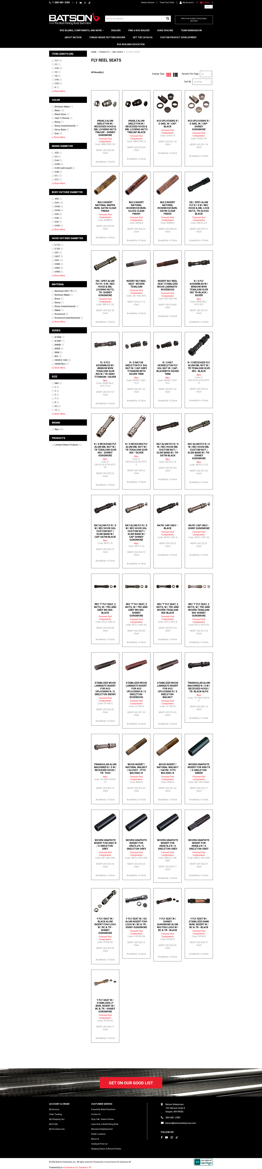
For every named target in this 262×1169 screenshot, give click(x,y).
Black (59, 110)
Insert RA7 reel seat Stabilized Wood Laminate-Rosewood (167, 285)
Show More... (59, 91)
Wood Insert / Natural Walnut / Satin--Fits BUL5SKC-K (167, 768)
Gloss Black (62, 129)
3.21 (58, 60)
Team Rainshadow (191, 30)
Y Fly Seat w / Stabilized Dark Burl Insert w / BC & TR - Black (199, 923)
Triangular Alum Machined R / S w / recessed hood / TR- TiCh (105, 768)
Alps (59, 429)
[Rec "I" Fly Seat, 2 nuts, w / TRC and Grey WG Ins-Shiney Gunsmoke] (136, 586)
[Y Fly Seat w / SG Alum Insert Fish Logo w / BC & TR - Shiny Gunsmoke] (136, 901)
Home (93, 52)
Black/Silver (62, 114)
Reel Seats (117, 52)
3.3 (58, 64)
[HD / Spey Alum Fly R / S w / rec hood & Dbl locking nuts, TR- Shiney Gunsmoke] (105, 263)
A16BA (59, 337)
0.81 (58, 252)
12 (57, 410)
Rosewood (61, 314)
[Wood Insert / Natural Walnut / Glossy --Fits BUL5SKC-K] (136, 746)
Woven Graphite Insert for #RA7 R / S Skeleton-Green (199, 768)
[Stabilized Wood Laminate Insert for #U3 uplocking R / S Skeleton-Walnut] (167, 665)
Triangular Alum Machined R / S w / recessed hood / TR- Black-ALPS (198, 687)
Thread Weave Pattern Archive (107, 37)
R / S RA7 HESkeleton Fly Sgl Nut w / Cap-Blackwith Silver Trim (168, 368)
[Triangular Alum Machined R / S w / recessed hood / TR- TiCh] (105, 746)
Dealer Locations (98, 1134)
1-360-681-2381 (61, 2)
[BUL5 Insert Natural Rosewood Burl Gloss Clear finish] (136, 184)
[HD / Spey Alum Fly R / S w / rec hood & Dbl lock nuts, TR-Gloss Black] (198, 184)
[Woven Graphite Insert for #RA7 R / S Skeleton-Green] (198, 746)
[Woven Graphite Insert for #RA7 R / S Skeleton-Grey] (105, 822)
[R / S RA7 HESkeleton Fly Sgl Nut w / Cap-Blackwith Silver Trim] (167, 344)
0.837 (59, 256)
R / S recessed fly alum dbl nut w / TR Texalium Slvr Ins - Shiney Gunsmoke (105, 450)
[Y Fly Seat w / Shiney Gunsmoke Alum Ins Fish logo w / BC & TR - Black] (167, 901)
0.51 (58, 179)
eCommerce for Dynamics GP (77, 1167)
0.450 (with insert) (65, 168)
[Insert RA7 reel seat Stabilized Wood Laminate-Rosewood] (167, 263)
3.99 (58, 83)
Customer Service (101, 1104)
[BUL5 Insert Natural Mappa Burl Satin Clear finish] (105, 184)
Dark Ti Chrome (63, 118)
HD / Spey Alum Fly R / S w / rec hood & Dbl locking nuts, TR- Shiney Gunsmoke (105, 288)
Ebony (59, 122)
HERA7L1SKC (63, 360)
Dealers (116, 30)
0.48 (58, 172)
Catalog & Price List (99, 1144)
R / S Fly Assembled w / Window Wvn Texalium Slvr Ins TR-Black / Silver (199, 288)
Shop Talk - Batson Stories (102, 1119)
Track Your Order (167, 2)
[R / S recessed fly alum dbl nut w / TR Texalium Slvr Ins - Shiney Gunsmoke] (105, 426)
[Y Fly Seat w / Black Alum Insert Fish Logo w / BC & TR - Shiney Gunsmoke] (105, 901)
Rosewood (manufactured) (69, 318)
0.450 (59, 164)
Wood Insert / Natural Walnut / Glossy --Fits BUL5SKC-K (136, 768)
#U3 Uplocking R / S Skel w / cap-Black (168, 123)
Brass (59, 298)
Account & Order (59, 1104)
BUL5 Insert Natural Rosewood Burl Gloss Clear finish (136, 208)
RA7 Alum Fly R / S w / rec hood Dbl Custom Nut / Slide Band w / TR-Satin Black (168, 450)
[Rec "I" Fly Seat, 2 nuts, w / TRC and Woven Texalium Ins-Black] (167, 586)
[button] (205, 2)
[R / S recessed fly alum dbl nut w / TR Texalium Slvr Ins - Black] (198, 344)
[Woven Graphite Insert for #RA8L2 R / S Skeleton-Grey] (198, 822)
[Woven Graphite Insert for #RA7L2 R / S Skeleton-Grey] (136, 822)
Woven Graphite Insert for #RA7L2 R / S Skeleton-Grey (136, 844)
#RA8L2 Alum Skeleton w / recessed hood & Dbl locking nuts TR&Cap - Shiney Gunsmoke (105, 128)
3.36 (58, 68)
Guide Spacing (165, 30)
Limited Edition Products (68, 444)
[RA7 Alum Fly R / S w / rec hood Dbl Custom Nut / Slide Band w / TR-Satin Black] (167, 426)
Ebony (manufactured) (66, 125)
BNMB (59, 344)
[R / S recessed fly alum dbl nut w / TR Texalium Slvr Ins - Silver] (136, 426)
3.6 (58, 72)
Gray (58, 133)
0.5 (58, 175)
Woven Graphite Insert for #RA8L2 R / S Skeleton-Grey (198, 844)
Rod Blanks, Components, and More (81, 30)
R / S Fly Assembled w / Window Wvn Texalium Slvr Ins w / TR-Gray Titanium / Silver (105, 369)
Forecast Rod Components (105, 140)
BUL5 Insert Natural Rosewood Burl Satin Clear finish (168, 208)
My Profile (53, 1124)
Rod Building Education (131, 44)
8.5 (58, 406)
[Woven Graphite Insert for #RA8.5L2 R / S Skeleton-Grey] (167, 822)
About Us (95, 1139)
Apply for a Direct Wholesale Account (194, 20)
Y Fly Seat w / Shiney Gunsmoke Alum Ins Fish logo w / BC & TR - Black (167, 924)
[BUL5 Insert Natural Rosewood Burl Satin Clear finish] (167, 184)
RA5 (58, 383)
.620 (58, 152)
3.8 (58, 76)
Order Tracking (55, 1114)
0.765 (59, 248)
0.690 (59, 225)
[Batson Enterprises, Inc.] (74, 18)
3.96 (58, 79)
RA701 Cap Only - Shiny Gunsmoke (199, 527)
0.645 (59, 210)
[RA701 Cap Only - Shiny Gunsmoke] (198, 507)
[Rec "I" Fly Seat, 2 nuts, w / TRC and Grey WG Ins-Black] (105, 586)
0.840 (59, 264)
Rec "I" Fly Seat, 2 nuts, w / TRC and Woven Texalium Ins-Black (168, 608)
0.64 (59, 202)
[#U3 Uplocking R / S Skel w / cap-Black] (167, 103)
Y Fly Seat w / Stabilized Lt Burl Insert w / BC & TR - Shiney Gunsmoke (105, 1006)
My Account (187, 2)
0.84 (59, 260)
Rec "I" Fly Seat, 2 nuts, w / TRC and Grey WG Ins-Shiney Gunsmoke (136, 610)
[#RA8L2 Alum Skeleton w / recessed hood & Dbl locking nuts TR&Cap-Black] (136, 103)
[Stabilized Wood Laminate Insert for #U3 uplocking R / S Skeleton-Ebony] (105, 665)
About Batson (73, 37)
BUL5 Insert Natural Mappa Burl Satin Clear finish (105, 206)
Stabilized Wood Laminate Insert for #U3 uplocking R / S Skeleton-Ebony (105, 688)
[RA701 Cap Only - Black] (167, 507)
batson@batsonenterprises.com (180, 1123)
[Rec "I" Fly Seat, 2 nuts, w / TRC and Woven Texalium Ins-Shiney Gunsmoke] (198, 586)
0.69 (58, 222)
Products (104, 52)
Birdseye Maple (64, 106)
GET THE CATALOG (142, 37)
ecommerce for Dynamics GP (118, 1162)
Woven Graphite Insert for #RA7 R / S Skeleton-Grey (105, 844)
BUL (58, 356)
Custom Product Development (178, 37)
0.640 (59, 206)
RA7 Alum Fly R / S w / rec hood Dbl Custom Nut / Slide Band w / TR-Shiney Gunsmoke (199, 451)
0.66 (58, 214)
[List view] (175, 74)
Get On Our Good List (131, 1082)
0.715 (59, 245)
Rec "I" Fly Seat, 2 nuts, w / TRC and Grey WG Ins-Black (105, 608)
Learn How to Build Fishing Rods (104, 1124)
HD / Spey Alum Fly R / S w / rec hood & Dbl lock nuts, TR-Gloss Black (198, 208)
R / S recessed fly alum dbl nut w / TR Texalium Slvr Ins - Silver (136, 448)
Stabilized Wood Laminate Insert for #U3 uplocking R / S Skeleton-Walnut (167, 690)
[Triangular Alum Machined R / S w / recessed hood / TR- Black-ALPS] (198, 665)
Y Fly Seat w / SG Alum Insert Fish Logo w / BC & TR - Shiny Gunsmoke (136, 923)
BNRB (59, 348)
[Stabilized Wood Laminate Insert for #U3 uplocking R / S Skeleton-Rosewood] (136, 665)
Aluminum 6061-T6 (66, 291)
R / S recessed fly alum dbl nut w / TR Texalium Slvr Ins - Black (199, 366)
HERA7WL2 (62, 364)
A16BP (59, 341)
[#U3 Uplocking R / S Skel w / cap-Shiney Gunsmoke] (198, 103)
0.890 (59, 271)
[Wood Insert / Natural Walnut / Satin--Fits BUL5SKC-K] (167, 746)
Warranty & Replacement (102, 1129)
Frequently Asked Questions (103, 1109)
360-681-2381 (173, 1117)
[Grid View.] (168, 74)
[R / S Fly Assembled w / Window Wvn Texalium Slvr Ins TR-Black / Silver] (198, 263)
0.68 (58, 218)
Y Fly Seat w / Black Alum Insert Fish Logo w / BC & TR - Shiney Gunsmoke (105, 925)
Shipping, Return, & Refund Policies (106, 1149)
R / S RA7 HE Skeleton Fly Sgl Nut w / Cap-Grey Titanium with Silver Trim (136, 368)
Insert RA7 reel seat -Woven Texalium (136, 283)
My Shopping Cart (56, 1119)
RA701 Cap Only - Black (167, 527)
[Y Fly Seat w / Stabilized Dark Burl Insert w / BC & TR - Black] (198, 901)
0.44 (58, 160)
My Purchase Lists (57, 1129)
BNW (58, 352)
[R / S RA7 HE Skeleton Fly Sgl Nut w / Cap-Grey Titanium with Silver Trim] (136, 344)
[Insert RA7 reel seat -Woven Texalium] (136, 263)
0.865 (59, 268)
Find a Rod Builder (138, 30)
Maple (59, 310)
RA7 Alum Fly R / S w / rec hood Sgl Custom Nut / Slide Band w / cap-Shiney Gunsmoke (136, 532)
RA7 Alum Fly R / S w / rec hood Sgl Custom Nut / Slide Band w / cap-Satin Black (105, 531)
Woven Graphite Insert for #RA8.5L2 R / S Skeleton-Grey (167, 844)
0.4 (58, 156)
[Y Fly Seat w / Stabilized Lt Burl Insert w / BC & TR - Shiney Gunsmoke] (105, 982)
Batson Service (147, 2)
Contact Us (96, 1114)
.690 (58, 199)
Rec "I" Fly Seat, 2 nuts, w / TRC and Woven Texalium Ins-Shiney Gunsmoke (199, 610)
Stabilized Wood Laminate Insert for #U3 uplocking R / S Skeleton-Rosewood (136, 690)
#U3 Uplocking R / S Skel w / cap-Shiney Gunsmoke (199, 125)
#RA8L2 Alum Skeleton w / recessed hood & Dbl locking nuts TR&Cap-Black (136, 126)
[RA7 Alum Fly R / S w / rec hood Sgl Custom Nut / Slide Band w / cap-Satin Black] (105, 507)
